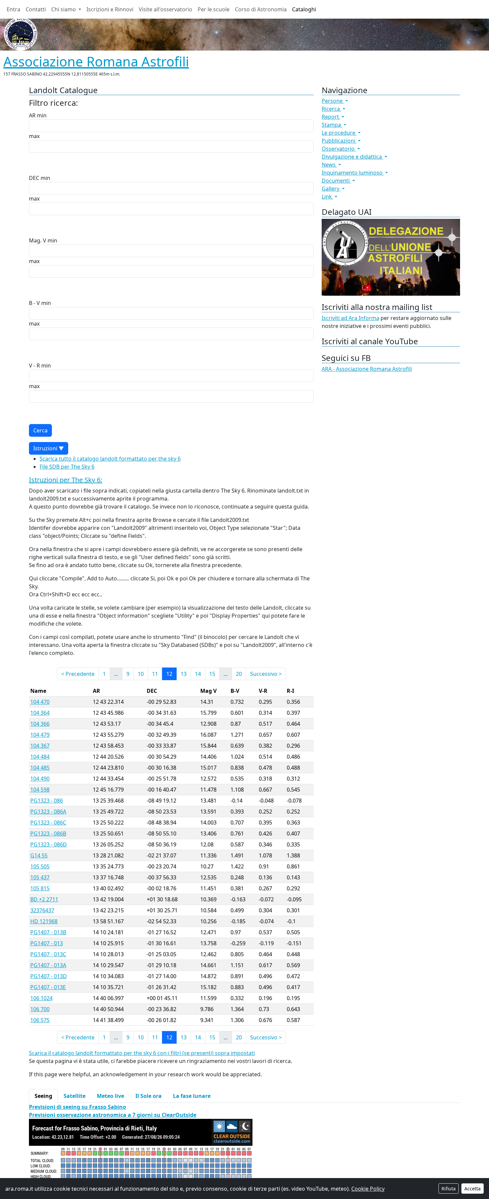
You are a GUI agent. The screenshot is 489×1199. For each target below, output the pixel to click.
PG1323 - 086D (48, 844)
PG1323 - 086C (48, 822)
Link (327, 196)
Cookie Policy (368, 1188)
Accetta (472, 1188)
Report (331, 116)
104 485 (40, 767)
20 (239, 673)
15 (212, 673)
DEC (34, 178)
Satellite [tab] (74, 1096)
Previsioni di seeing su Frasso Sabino (77, 1107)
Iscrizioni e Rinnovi (109, 9)
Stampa (332, 124)
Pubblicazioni (339, 140)
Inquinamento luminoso (353, 172)
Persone (333, 100)
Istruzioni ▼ (48, 448)
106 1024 (41, 998)
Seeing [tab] (43, 1096)
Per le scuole (214, 9)
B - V (34, 303)
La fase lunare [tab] (192, 1096)
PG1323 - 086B (48, 833)
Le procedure (339, 132)
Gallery (331, 188)
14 (198, 673)
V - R (34, 365)
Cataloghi (304, 9)
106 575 (40, 1020)
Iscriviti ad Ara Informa (350, 318)
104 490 (40, 778)
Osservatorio (339, 148)
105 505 (40, 866)
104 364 (40, 712)
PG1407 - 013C (48, 954)
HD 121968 (44, 921)
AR (32, 115)
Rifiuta (448, 1188)
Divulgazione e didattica (352, 156)
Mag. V (37, 240)
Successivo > (266, 673)
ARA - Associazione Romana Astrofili (367, 369)
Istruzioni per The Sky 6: (65, 479)
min (42, 115)
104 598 (40, 789)
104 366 (40, 723)
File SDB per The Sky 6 (67, 466)
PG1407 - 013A (48, 965)
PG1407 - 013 (46, 943)
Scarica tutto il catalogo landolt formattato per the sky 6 (110, 458)
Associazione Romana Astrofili (96, 61)
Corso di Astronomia (261, 9)
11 (155, 673)
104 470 (40, 701)
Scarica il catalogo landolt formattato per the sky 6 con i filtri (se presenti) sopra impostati (142, 1053)
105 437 (40, 877)
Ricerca (331, 108)
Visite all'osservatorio (165, 9)
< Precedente (77, 673)
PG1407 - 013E (48, 987)
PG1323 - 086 (46, 800)
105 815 (40, 888)
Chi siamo (64, 9)
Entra (13, 9)
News (329, 164)
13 (184, 673)
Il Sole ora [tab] (148, 1096)
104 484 (40, 756)
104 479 (40, 734)
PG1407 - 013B (48, 932)
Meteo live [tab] (110, 1096)
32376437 (42, 910)
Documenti (336, 180)
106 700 (40, 1009)
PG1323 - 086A (48, 811)
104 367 (40, 745)
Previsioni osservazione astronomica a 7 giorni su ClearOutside (112, 1115)
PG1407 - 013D (48, 976)
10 (141, 673)
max (34, 136)
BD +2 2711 (44, 899)
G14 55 (39, 855)
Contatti (36, 9)
